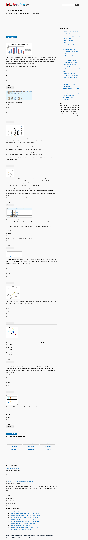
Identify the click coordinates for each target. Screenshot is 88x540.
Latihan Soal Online (11, 1)
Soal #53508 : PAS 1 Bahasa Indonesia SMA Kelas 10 (20, 481)
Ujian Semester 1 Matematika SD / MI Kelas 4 (20, 525)
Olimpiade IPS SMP (68, 97)
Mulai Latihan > (11, 37)
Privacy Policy (38, 535)
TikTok (32, 537)
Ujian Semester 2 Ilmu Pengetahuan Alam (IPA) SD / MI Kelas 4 (24, 513)
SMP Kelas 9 (48, 446)
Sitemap (45, 535)
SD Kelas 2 (31, 440)
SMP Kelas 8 (31, 446)
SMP (20, 1)
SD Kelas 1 (14, 440)
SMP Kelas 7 (14, 446)
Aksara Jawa (66, 99)
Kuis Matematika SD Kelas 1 (70, 64)
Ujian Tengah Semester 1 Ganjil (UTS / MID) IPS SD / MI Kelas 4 (24, 519)
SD (17, 1)
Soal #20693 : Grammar (13, 468)
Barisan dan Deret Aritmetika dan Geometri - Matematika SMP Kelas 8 (71, 69)
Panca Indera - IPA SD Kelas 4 (70, 62)
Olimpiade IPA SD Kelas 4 (69, 49)
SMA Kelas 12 (47, 449)
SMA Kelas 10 (14, 449)
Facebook (14, 537)
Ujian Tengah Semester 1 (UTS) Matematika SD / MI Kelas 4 (23, 523)
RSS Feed (50, 535)
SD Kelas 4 (14, 443)
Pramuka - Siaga (67, 82)
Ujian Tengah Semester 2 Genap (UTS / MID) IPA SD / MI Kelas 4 (25, 511)
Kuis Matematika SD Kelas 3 (70, 55)
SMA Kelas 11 (31, 449)
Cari (77, 4)
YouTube (28, 537)
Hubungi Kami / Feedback (21, 535)
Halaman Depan (10, 535)
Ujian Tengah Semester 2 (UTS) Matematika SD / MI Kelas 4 (24, 527)
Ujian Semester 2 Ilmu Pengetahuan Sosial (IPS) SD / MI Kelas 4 (24, 517)
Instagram (20, 537)
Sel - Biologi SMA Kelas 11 (69, 60)
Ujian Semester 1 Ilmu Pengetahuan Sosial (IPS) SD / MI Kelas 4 (24, 521)
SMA (23, 1)
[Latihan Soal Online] (17, 4)
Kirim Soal (31, 535)
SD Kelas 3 (47, 440)
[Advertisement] (32, 25)
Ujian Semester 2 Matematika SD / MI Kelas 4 (20, 529)
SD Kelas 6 (47, 443)
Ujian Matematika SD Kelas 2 (70, 58)
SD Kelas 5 (31, 443)
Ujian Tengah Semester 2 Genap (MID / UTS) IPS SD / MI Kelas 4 (25, 515)
